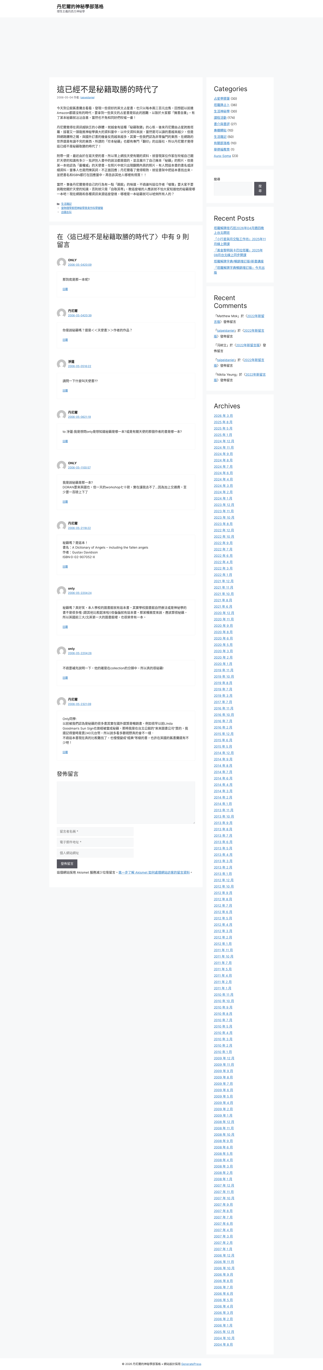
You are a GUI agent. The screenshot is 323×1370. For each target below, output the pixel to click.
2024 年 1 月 (223, 498)
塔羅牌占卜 (222, 105)
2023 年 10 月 (224, 517)
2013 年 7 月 (223, 835)
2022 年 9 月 (223, 543)
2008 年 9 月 (223, 1141)
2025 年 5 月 (223, 428)
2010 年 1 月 (223, 1052)
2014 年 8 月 (223, 766)
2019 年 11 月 (223, 670)
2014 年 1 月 (223, 804)
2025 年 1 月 (223, 435)
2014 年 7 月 (223, 772)
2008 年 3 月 (223, 1166)
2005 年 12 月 (224, 1332)
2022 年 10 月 (224, 536)
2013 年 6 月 (223, 842)
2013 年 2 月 (223, 867)
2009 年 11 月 (224, 1065)
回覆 (65, 289)
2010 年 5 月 (223, 1026)
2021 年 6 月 (223, 606)
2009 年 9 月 (223, 1071)
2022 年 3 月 (223, 568)
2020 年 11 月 (224, 619)
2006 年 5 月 (223, 1300)
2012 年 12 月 (224, 880)
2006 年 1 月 (223, 1325)
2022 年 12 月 (224, 530)
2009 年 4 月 (223, 1103)
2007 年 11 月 (224, 1192)
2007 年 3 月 (223, 1236)
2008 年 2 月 (223, 1173)
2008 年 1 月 (223, 1179)
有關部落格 (222, 143)
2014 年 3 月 (223, 791)
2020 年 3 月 (223, 651)
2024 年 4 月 (223, 479)
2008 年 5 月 (223, 1154)
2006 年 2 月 (223, 1319)
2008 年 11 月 (224, 1128)
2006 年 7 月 (223, 1287)
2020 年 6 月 (223, 638)
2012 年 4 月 (223, 925)
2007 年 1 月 (223, 1249)
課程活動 (220, 118)
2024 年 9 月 (223, 454)
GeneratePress (191, 1364)
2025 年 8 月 (223, 422)
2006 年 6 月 (223, 1294)
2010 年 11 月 (223, 995)
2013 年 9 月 (223, 823)
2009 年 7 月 (223, 1084)
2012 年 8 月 (223, 899)
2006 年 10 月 (224, 1268)
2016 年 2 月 (223, 727)
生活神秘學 (222, 111)
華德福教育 (222, 149)
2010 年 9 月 (223, 1007)
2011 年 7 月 (223, 963)
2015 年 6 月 (223, 740)
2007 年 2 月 (223, 1243)
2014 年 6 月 (223, 778)
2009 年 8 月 (223, 1077)
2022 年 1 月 (223, 575)
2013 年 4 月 (223, 855)
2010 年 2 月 (223, 1045)
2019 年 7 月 (223, 689)
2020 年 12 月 (224, 613)
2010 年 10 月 (224, 1001)
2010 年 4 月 (223, 1033)
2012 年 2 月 (223, 937)
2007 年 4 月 (223, 1230)
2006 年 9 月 (223, 1274)
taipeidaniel (225, 330)
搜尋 (217, 179)
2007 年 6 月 (223, 1224)
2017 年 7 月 (223, 702)
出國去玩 (66, 212)
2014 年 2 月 (223, 797)
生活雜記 (66, 203)
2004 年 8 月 (223, 1344)
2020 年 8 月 (223, 632)
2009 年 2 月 (223, 1109)
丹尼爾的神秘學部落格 (80, 6)
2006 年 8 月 (223, 1281)
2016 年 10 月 (224, 715)
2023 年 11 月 (224, 511)
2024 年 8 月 (223, 460)
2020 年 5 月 (223, 645)
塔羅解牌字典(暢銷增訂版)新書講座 (239, 261)
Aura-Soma (222, 156)
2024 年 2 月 (223, 492)
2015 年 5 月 (223, 746)
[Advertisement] (161, 45)
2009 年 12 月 (224, 1058)
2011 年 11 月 (223, 950)
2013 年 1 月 (223, 874)
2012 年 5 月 (223, 918)
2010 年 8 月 (223, 1014)
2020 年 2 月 (223, 657)
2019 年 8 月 (223, 683)
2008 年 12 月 (224, 1122)
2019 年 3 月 (223, 696)
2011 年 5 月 (223, 969)
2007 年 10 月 (224, 1198)
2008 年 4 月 (223, 1160)
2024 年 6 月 (223, 473)
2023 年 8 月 (223, 524)
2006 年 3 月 (223, 1313)
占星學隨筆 (222, 98)
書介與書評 (222, 124)
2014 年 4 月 (223, 785)
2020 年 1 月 (223, 664)
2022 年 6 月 (223, 556)
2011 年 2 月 (223, 982)
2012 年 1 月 (223, 944)
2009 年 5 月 (223, 1096)
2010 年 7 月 (223, 1020)
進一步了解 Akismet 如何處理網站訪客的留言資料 (154, 872)
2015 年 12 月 (224, 734)
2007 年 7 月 (223, 1217)
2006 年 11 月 (224, 1262)
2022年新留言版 (248, 345)
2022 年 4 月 (223, 562)
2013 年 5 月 (223, 848)
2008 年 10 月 (224, 1134)
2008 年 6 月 (223, 1147)
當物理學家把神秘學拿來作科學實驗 (82, 208)
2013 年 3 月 (223, 861)
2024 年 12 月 (224, 441)
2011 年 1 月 (222, 988)
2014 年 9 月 (223, 759)
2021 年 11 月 (223, 587)
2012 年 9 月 (223, 893)
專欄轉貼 (220, 130)
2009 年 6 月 (223, 1090)
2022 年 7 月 (223, 549)
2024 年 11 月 (224, 447)
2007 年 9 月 (223, 1204)
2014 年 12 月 (224, 753)
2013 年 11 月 (223, 810)
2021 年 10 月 (224, 594)
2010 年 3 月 (223, 1039)
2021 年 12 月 (224, 581)
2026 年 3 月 (223, 416)
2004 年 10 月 (224, 1338)
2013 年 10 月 (224, 816)
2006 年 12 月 (224, 1255)
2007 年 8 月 (223, 1211)
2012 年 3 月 (223, 931)
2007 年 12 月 (224, 1185)
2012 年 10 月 (224, 886)
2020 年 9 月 (223, 626)
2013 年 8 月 (223, 829)
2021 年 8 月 (223, 600)
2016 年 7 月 (223, 721)
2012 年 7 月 (223, 905)
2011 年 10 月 (223, 956)
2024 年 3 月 (223, 486)
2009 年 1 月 (223, 1115)
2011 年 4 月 (223, 975)
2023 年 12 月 (224, 505)
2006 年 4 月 (223, 1306)
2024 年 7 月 (223, 467)
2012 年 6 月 (223, 912)
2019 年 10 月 (224, 676)
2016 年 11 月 (223, 708)
